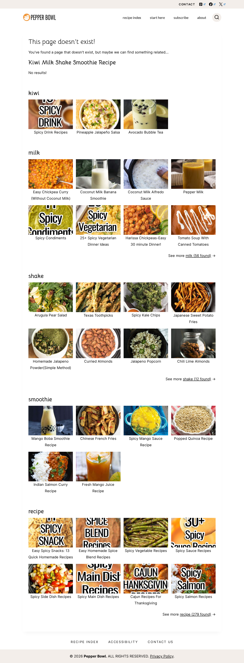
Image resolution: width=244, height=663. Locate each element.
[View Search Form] (216, 17)
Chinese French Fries (98, 438)
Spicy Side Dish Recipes (50, 597)
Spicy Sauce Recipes (193, 551)
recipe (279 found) (195, 614)
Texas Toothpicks (98, 315)
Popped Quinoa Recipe (193, 438)
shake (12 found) (197, 379)
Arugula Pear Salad (51, 315)
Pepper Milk (193, 192)
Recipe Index (132, 17)
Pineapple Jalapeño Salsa (98, 132)
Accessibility (123, 642)
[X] (222, 4)
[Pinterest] (202, 4)
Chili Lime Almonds (193, 361)
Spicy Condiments (50, 238)
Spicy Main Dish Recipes (98, 597)
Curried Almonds (98, 361)
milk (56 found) (198, 256)
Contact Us (160, 642)
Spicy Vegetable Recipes (146, 551)
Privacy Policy (161, 656)
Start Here (157, 17)
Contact (187, 4)
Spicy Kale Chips (146, 315)
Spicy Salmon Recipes (193, 597)
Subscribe (181, 17)
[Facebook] (212, 4)
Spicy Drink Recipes (51, 132)
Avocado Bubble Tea (145, 132)
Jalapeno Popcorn (146, 361)
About (201, 17)
